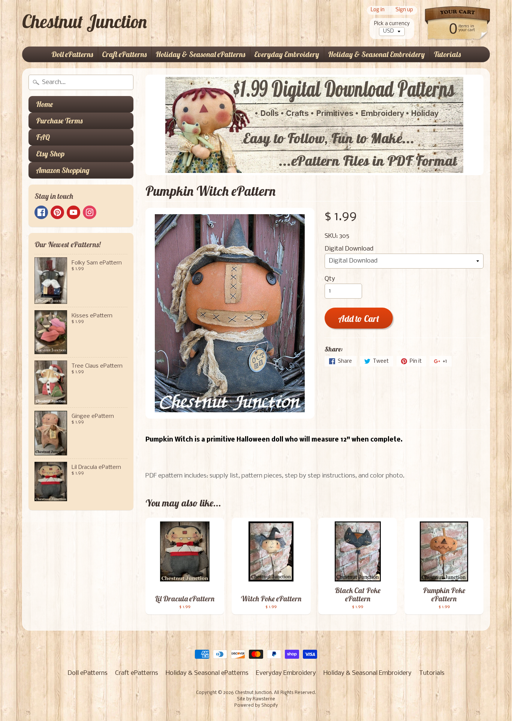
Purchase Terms (59, 120)
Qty (330, 278)
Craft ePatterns (124, 54)
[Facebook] (41, 212)
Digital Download (349, 248)
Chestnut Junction (84, 21)
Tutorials (447, 54)
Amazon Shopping (63, 170)
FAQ (43, 137)
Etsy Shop (50, 153)
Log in (378, 10)
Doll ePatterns (72, 54)
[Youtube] (73, 212)
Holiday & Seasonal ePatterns (200, 54)
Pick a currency (392, 24)
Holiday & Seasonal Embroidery (376, 54)
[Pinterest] (57, 212)
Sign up (404, 10)
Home (44, 104)
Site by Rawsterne (256, 699)
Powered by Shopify (256, 705)
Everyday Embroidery (286, 54)
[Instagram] (89, 212)
